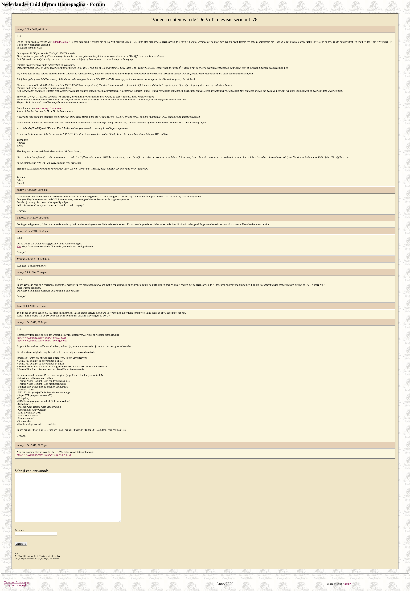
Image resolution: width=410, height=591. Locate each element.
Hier (19, 246)
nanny (347, 583)
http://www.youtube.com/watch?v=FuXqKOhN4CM (44, 454)
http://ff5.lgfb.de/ (61, 41)
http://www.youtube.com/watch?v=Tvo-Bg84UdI (42, 340)
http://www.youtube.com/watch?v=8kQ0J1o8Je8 (41, 337)
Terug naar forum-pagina (16, 582)
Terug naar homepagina (16, 585)
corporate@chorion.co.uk (49, 108)
